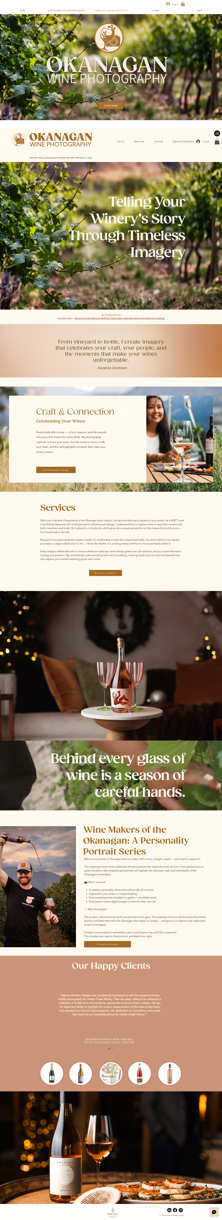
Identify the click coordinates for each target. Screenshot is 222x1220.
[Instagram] (181, 1210)
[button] (183, 3)
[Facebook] (175, 1210)
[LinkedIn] (169, 1210)
